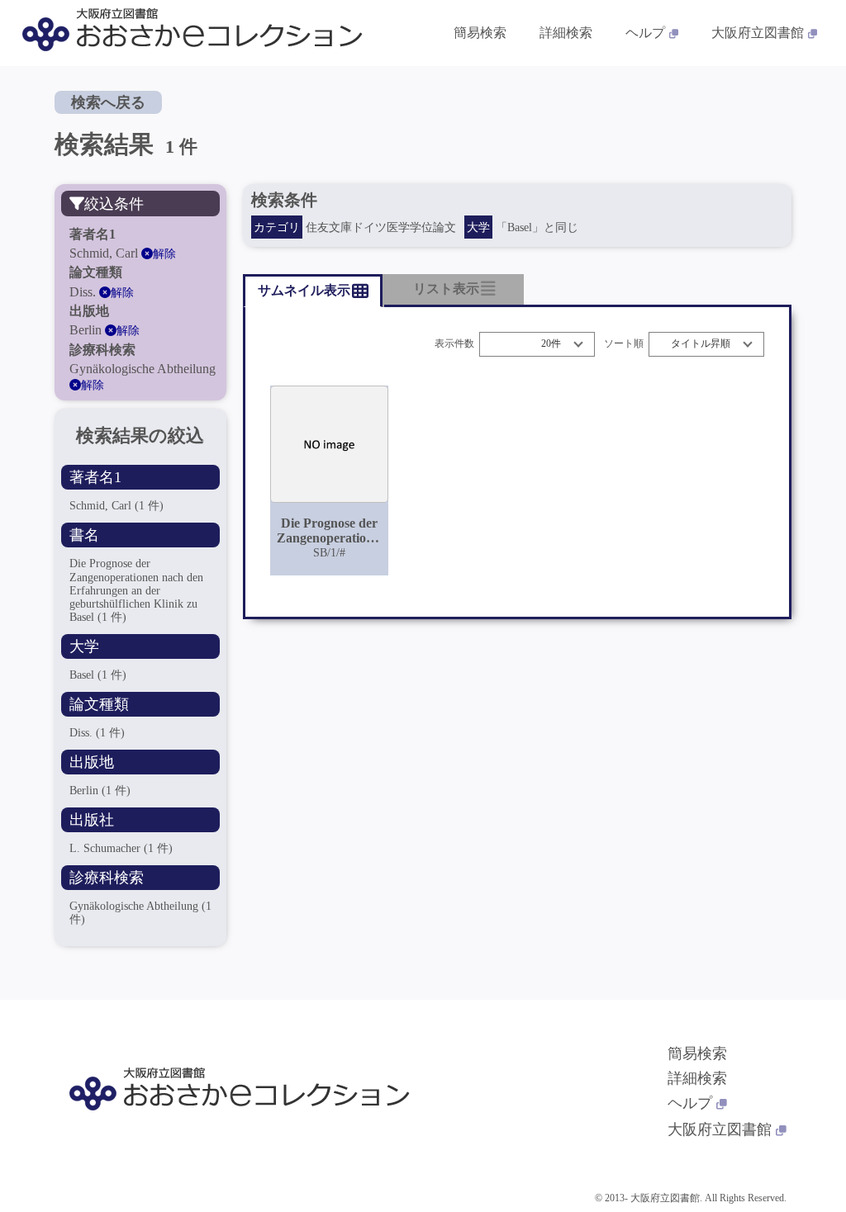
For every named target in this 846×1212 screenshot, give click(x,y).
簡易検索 (480, 33)
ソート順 (624, 344)
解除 (164, 254)
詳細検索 (565, 33)
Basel (97, 675)
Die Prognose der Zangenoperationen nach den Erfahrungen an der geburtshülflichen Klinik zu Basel (136, 590)
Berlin (100, 790)
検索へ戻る (108, 102)
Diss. (97, 733)
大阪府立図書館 (757, 33)
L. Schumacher (121, 848)
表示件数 (454, 344)
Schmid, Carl (116, 505)
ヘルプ (645, 33)
